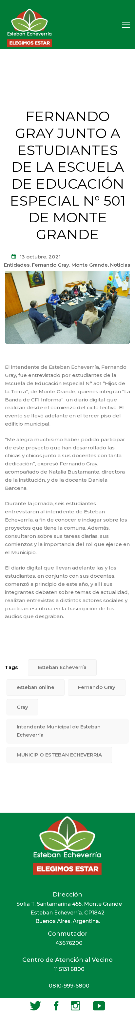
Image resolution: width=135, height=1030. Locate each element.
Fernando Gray (50, 265)
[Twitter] (35, 1006)
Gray (22, 707)
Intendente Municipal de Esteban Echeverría (59, 731)
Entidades (16, 265)
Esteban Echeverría (62, 667)
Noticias (120, 265)
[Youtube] (99, 1006)
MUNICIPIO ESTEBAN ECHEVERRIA (59, 755)
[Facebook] (56, 1006)
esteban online (35, 687)
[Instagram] (75, 1006)
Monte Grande (89, 265)
